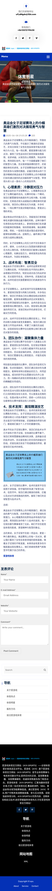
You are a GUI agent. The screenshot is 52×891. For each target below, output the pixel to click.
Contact (35, 886)
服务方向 (11, 709)
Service (25, 886)
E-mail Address (8, 590)
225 (33, 135)
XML (26, 861)
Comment (6, 622)
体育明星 (11, 702)
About (16, 886)
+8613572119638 (26, 30)
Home (25, 80)
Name (4, 574)
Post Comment (11, 651)
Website (5, 605)
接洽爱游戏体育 (14, 715)
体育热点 (11, 696)
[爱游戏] (26, 48)
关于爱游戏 (12, 690)
